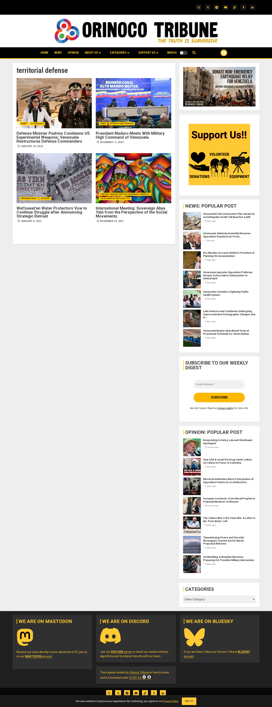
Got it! (189, 701)
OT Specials (37, 124)
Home (44, 52)
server (121, 651)
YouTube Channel (217, 53)
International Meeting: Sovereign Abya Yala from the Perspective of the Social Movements (131, 212)
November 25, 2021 (112, 221)
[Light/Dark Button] (184, 53)
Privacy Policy (170, 701)
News (58, 52)
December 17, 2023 (112, 142)
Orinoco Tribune (139, 672)
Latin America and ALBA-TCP (115, 198)
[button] (194, 53)
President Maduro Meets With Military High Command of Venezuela (130, 135)
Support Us (146, 52)
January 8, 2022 (31, 221)
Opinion (73, 52)
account (38, 656)
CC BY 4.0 (135, 677)
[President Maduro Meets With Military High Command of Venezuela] (133, 103)
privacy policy (225, 408)
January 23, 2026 (32, 146)
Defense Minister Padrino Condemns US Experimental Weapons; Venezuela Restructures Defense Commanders (53, 137)
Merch (172, 52)
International (29, 198)
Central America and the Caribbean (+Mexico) (125, 194)
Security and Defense (121, 124)
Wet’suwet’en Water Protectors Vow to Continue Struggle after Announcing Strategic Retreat (52, 212)
